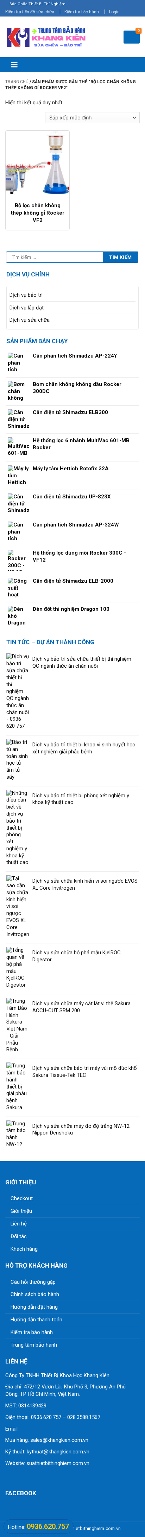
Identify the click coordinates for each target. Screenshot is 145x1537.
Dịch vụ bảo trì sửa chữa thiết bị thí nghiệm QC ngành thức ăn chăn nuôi (81, 662)
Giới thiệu (21, 1211)
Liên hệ (19, 1224)
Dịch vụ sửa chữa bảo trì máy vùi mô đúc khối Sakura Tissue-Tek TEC (85, 1071)
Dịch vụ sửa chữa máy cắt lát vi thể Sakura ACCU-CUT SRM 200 (81, 1007)
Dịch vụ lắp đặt (27, 308)
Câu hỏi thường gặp (33, 1282)
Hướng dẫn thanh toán (36, 1319)
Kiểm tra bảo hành (81, 11)
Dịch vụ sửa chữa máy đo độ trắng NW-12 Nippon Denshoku (81, 1129)
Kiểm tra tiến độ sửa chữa (29, 11)
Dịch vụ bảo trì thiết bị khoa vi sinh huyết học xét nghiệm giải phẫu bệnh (83, 748)
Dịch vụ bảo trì (26, 295)
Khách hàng (24, 1249)
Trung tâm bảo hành (34, 1345)
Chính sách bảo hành (35, 1294)
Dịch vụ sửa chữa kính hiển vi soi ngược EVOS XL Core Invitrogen (85, 884)
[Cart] (132, 37)
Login (114, 11)
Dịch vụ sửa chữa (30, 320)
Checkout (22, 1198)
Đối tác (19, 1236)
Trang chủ (17, 81)
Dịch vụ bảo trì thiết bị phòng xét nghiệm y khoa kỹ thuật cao (80, 799)
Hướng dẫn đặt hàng (34, 1307)
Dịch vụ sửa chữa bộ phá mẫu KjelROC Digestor (76, 956)
